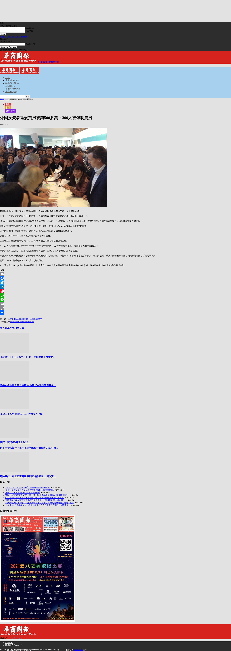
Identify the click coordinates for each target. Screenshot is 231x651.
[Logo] (10, 73)
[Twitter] (115, 282)
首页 (2, 99)
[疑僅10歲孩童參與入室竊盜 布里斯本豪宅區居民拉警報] (14, 380)
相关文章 (5, 327)
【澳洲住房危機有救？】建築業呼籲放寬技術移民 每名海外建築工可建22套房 (39, 503)
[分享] (115, 312)
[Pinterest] (115, 291)
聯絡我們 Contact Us (14, 645)
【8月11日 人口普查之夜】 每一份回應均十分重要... (27, 357)
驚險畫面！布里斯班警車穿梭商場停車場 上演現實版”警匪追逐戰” (34, 500)
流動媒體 (78, 650)
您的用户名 (30, 28)
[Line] (115, 299)
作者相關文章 (17, 327)
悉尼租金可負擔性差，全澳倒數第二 (26, 319)
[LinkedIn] (115, 287)
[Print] (115, 304)
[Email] (115, 274)
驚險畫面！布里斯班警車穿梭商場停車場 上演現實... (28, 476)
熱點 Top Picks (12, 83)
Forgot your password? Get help (13, 36)
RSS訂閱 (9, 643)
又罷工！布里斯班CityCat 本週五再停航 (21, 414)
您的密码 (29, 31)
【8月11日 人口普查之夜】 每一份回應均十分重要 (27, 487)
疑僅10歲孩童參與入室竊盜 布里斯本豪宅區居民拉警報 (29, 490)
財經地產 (10, 110)
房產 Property (11, 91)
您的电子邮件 (31, 44)
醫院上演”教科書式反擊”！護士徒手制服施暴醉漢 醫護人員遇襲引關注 (36, 495)
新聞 (8, 107)
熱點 (7, 99)
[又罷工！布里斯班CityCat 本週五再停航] (14, 409)
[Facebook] (115, 278)
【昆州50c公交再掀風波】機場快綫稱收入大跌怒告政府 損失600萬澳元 (36, 505)
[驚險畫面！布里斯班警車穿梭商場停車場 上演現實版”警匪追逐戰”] (14, 471)
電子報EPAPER (12, 80)
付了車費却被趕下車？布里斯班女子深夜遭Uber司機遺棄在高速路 (34, 498)
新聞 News (10, 86)
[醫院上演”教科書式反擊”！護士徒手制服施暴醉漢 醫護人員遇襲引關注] (14, 437)
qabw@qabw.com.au (18, 638)
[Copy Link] (115, 308)
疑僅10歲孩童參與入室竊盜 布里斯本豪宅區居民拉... (28, 385)
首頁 (7, 77)
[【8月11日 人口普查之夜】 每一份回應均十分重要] (14, 352)
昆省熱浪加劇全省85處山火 (22, 322)
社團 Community (12, 89)
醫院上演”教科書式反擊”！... (15, 442)
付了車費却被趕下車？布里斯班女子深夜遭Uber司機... (29, 447)
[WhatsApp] (115, 295)
